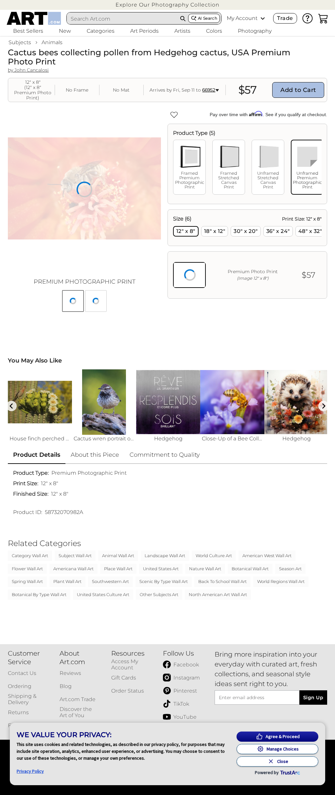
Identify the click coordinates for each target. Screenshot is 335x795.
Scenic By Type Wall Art (163, 581)
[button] (167, 5)
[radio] (186, 231)
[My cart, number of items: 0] (323, 18)
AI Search (207, 18)
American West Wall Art (266, 555)
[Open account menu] (262, 18)
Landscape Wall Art (165, 555)
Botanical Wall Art (250, 568)
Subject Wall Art (75, 555)
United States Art (161, 568)
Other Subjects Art (159, 594)
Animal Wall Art (118, 555)
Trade (285, 18)
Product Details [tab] (36, 454)
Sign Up (313, 697)
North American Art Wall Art (218, 594)
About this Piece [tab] (95, 454)
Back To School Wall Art (222, 581)
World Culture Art (214, 555)
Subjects (20, 42)
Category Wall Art (30, 555)
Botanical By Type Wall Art (39, 594)
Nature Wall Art (205, 568)
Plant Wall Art (67, 581)
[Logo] (34, 18)
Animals (52, 42)
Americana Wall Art (73, 568)
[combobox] (122, 18)
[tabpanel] (247, 254)
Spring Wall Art (27, 581)
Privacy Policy (30, 771)
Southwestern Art (110, 581)
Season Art (290, 568)
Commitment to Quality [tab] (165, 454)
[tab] (189, 167)
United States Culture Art (103, 594)
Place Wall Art (118, 568)
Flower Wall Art (27, 568)
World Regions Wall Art (281, 581)
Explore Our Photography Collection (167, 5)
